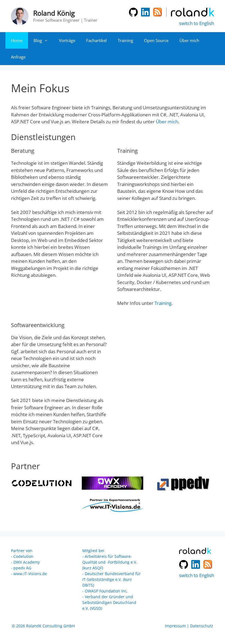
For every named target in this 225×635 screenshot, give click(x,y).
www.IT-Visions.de (30, 573)
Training (125, 40)
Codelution (23, 556)
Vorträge (67, 40)
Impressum (175, 625)
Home (16, 40)
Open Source (156, 40)
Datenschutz (201, 625)
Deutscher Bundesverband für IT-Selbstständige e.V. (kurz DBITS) (111, 579)
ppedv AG (22, 567)
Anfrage (18, 57)
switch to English (196, 23)
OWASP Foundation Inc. (106, 591)
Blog (37, 40)
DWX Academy (26, 562)
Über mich (189, 40)
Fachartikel (96, 40)
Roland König (54, 13)
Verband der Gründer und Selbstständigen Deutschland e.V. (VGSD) (109, 602)
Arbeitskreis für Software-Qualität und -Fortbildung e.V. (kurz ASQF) (109, 562)
